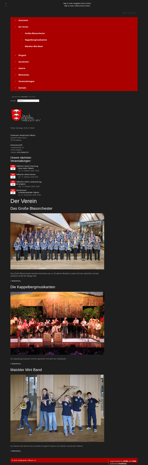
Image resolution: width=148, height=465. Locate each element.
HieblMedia (122, 464)
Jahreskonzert (21, 190)
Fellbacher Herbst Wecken (26, 174)
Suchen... (13, 101)
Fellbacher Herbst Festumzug (27, 166)
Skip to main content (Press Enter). (77, 6)
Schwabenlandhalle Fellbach (28, 192)
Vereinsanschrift (16, 145)
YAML (134, 461)
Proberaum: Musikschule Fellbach (22, 135)
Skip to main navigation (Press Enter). (77, 3)
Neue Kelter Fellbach (26, 168)
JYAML (125, 461)
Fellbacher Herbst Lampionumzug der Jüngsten (28, 183)
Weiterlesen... (17, 281)
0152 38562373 (23, 152)
